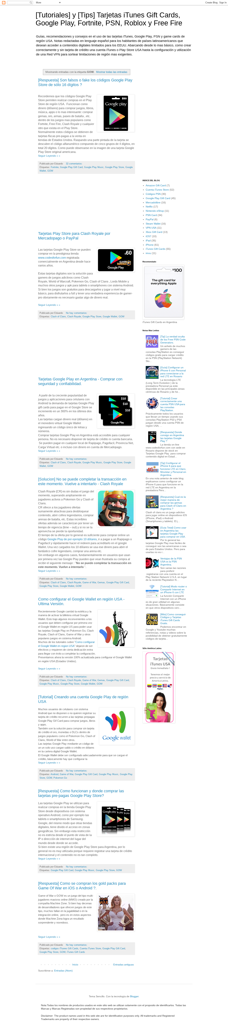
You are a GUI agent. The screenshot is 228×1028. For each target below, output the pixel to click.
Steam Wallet (153, 223)
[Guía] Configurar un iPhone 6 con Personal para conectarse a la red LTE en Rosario (173, 372)
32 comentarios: (74, 163)
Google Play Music (94, 167)
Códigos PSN (153, 194)
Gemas (101, 582)
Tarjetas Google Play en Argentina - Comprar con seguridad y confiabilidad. (80, 381)
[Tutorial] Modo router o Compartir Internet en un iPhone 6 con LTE (173, 589)
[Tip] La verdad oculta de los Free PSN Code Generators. (173, 339)
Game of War (89, 582)
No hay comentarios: (77, 313)
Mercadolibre (153, 202)
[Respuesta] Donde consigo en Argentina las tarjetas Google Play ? (172, 436)
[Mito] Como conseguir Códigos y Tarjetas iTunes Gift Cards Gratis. (173, 619)
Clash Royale (74, 316)
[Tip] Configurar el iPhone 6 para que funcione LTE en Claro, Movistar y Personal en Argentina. (173, 469)
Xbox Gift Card (154, 232)
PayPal (150, 219)
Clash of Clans (58, 316)
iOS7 (148, 236)
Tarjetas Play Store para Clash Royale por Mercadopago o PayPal (74, 235)
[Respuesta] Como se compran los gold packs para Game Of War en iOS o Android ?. (82, 885)
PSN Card (151, 215)
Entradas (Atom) (63, 970)
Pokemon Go (60, 778)
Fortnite (55, 167)
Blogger (134, 996)
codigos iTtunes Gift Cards (64, 948)
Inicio (75, 964)
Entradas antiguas (123, 964)
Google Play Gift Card (71, 167)
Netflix (149, 206)
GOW (50, 171)
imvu (148, 253)
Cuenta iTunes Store (90, 948)
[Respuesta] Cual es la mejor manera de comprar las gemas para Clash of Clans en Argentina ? (173, 502)
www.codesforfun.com (52, 257)
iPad (148, 240)
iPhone (150, 244)
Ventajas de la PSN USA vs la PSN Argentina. (171, 561)
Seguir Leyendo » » (49, 155)
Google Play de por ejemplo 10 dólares (72, 539)
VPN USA (151, 227)
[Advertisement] (86, 204)
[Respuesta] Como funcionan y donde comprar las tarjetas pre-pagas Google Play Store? (81, 793)
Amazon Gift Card (156, 185)
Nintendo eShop (155, 210)
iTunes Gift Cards (76, 952)
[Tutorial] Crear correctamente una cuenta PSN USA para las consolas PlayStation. (172, 404)
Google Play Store (114, 167)
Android (54, 774)
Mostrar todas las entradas (111, 71)
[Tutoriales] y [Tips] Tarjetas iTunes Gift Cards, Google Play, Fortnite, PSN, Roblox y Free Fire (109, 19)
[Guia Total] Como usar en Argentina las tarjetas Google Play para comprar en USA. (173, 532)
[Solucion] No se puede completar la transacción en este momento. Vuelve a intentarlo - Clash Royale (82, 481)
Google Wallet (110, 316)
